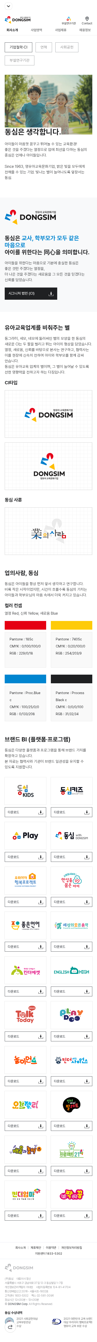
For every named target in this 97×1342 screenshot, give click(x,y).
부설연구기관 (19, 60)
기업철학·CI (18, 47)
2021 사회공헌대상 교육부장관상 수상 (27, 1322)
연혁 (43, 47)
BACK (10, 1327)
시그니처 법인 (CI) (21, 293)
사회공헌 (66, 47)
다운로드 (13, 812)
